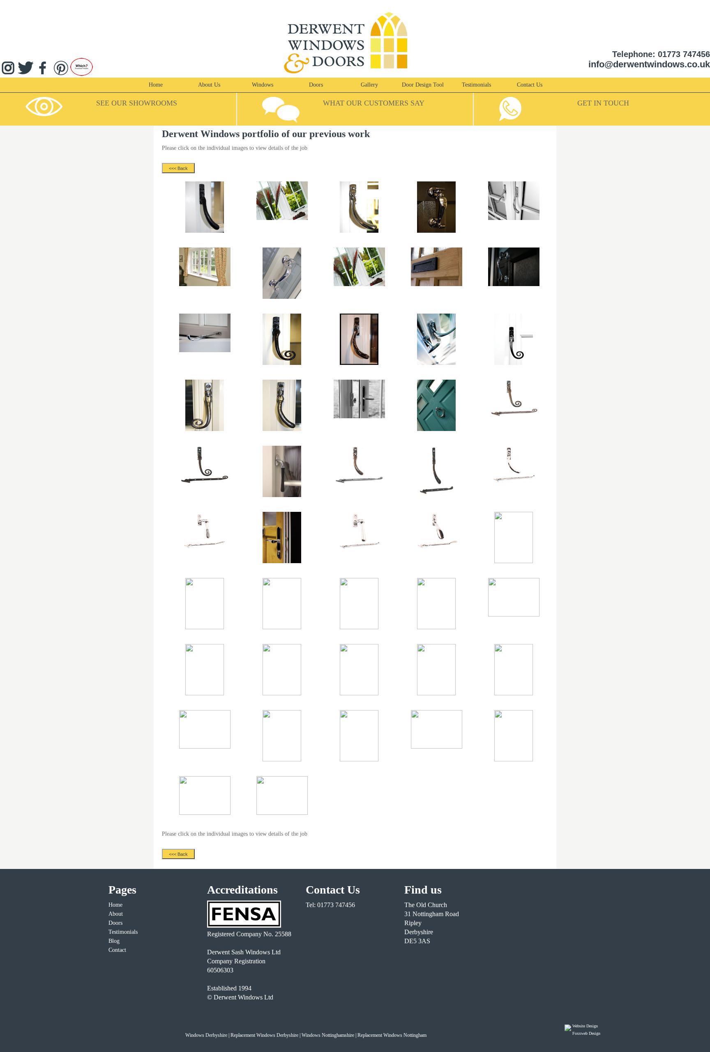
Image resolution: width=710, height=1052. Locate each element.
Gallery (369, 85)
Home (156, 85)
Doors (316, 85)
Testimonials (476, 85)
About (115, 914)
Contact (117, 950)
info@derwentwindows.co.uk (649, 64)
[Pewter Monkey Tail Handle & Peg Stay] (513, 416)
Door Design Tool (423, 85)
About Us (209, 85)
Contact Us (529, 85)
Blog (114, 941)
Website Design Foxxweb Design (586, 1030)
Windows (262, 85)
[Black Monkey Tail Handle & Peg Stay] (205, 482)
